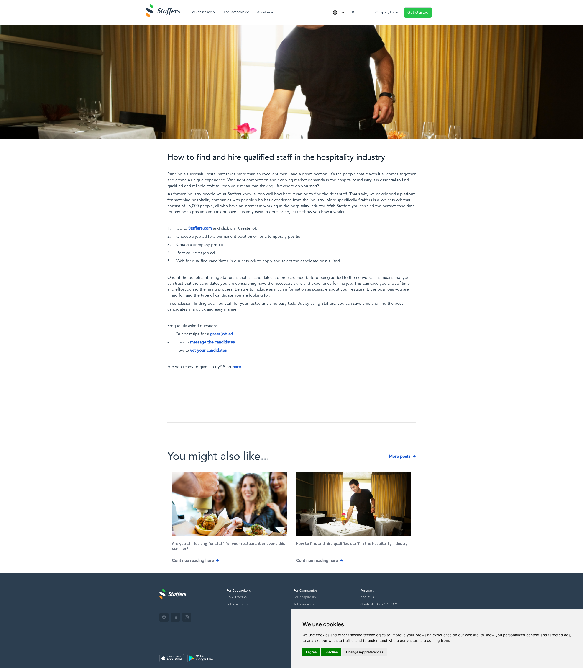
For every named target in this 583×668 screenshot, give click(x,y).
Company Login (386, 12)
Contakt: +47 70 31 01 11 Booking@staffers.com (379, 607)
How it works (236, 597)
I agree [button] (311, 652)
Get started (417, 12)
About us (367, 597)
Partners (358, 12)
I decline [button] (331, 652)
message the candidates (212, 342)
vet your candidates (208, 350)
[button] (201, 12)
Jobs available (237, 604)
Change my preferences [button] (364, 652)
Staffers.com (200, 228)
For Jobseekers (238, 591)
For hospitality (304, 597)
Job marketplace (307, 604)
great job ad (221, 334)
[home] (163, 10)
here (237, 367)
